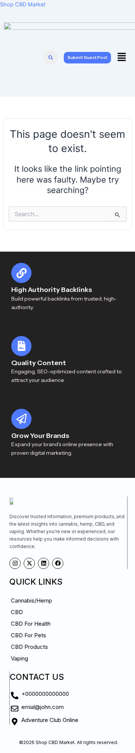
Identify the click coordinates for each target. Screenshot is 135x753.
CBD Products (29, 646)
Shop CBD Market (22, 4)
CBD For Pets (28, 635)
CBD (17, 612)
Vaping (19, 658)
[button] (121, 57)
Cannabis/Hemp (31, 600)
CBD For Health (31, 623)
